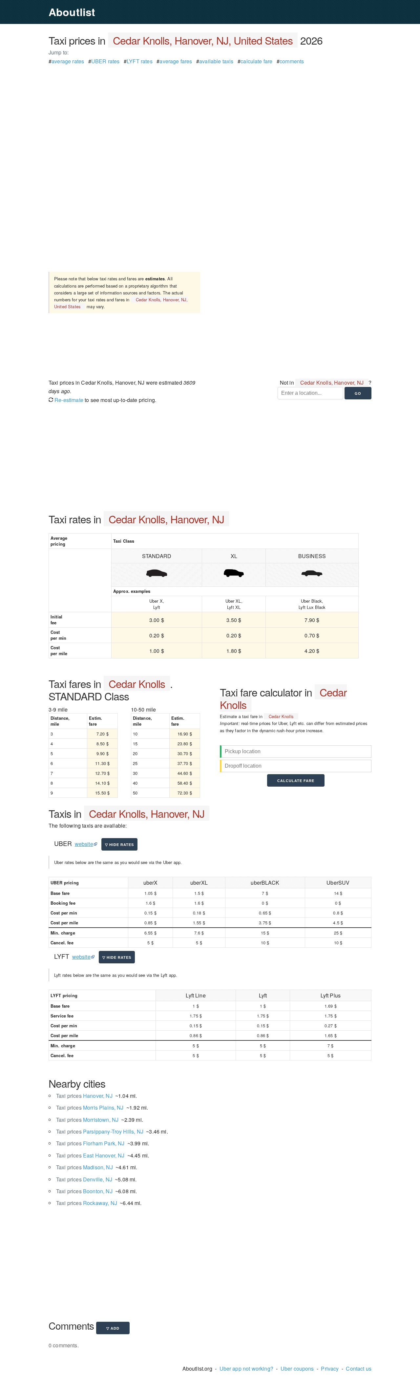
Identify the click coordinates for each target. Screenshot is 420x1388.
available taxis (216, 61)
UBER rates (105, 61)
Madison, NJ (84, 1167)
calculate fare (256, 61)
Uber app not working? (246, 1368)
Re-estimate (68, 400)
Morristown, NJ (87, 1119)
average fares (175, 61)
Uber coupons (297, 1368)
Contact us (358, 1368)
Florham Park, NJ (90, 1143)
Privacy (330, 1368)
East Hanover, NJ (90, 1155)
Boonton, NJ (84, 1191)
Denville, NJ (84, 1179)
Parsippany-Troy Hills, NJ (99, 1131)
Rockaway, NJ (86, 1203)
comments (292, 61)
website (84, 844)
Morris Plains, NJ (90, 1107)
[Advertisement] (210, 111)
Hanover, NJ (84, 1095)
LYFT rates (140, 61)
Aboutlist (72, 11)
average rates (68, 61)
